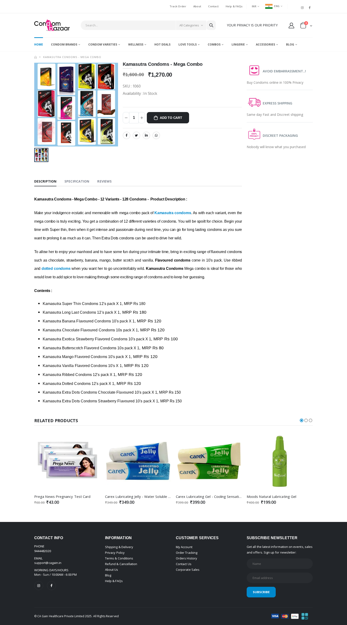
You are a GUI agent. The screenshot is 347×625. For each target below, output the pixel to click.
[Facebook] (310, 7)
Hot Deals (162, 44)
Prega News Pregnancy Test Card (62, 496)
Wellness (135, 44)
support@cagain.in (47, 563)
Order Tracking (186, 552)
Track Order (177, 6)
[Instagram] (38, 585)
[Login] (291, 25)
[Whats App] (156, 135)
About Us (111, 569)
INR (254, 6)
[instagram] (302, 7)
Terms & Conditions (119, 558)
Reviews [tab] (104, 181)
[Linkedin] (146, 135)
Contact (213, 6)
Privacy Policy (115, 552)
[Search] (211, 25)
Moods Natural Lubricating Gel (271, 496)
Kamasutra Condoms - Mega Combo (72, 57)
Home (38, 44)
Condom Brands (64, 44)
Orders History (186, 558)
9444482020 (42, 551)
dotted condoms (56, 269)
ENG (276, 6)
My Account (184, 547)
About (197, 6)
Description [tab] (45, 181)
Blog (290, 44)
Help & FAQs (234, 6)
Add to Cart (171, 118)
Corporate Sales (187, 569)
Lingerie (238, 44)
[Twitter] (136, 135)
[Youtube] (295, 6)
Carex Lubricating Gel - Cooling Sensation (209, 496)
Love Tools (187, 44)
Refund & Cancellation (121, 564)
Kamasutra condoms (172, 213)
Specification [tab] (76, 181)
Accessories (265, 44)
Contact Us (183, 564)
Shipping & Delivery (119, 547)
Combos (214, 44)
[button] (306, 26)
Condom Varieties (102, 44)
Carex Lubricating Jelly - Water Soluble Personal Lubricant (152, 496)
